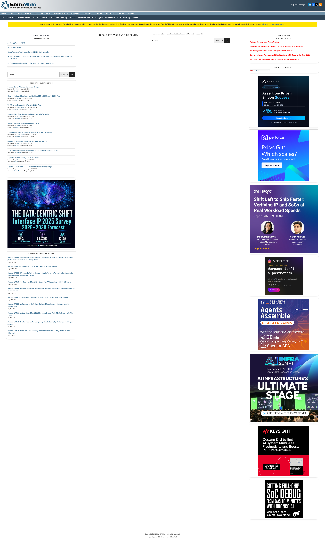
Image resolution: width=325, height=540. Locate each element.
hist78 (18, 143)
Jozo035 (16, 127)
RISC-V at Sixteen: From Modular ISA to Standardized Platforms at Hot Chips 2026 (280, 55)
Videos (131, 13)
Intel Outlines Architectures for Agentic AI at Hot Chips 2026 (29, 132)
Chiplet (44, 18)
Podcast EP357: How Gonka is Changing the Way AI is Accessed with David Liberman (38, 297)
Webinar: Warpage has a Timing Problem (264, 42)
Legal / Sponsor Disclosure (157, 537)
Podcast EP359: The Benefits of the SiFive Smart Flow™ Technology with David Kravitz (39, 282)
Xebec (16, 100)
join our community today (273, 24)
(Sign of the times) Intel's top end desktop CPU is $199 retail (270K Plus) (33, 96)
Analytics (75, 13)
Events (135, 18)
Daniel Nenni (21, 107)
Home (3, 13)
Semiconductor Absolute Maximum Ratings (23, 87)
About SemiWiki (172, 537)
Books (99, 13)
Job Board (109, 13)
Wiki (11, 13)
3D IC (119, 18)
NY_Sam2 (17, 109)
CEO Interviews (23, 18)
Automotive (110, 18)
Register (295, 4)
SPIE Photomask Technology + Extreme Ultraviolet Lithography (30, 63)
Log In (303, 4)
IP (35, 13)
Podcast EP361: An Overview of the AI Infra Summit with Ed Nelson (32, 266)
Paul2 (18, 98)
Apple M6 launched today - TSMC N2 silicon (23, 158)
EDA (27, 13)
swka (18, 125)
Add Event (38, 39)
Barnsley (19, 116)
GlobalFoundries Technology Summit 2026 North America (28, 52)
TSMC (51, 18)
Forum (19, 13)
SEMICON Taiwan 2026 (16, 43)
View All (46, 39)
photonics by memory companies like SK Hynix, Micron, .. (28, 141)
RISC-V (72, 18)
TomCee (16, 91)
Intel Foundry (61, 18)
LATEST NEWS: (8, 18)
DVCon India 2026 (14, 48)
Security (87, 13)
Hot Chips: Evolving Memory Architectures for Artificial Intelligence (274, 59)
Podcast (121, 13)
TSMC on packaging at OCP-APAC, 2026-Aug (24, 105)
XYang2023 (20, 134)
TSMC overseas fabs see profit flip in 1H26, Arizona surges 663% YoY (32, 151)
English (255, 70)
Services (44, 13)
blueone (19, 160)
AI (92, 18)
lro (17, 89)
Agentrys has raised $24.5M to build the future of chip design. (29, 167)
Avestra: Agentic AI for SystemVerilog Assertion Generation (271, 51)
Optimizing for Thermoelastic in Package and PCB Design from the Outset (276, 46)
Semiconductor (59, 13)
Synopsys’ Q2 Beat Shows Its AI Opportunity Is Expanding (28, 114)
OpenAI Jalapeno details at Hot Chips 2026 (23, 123)
